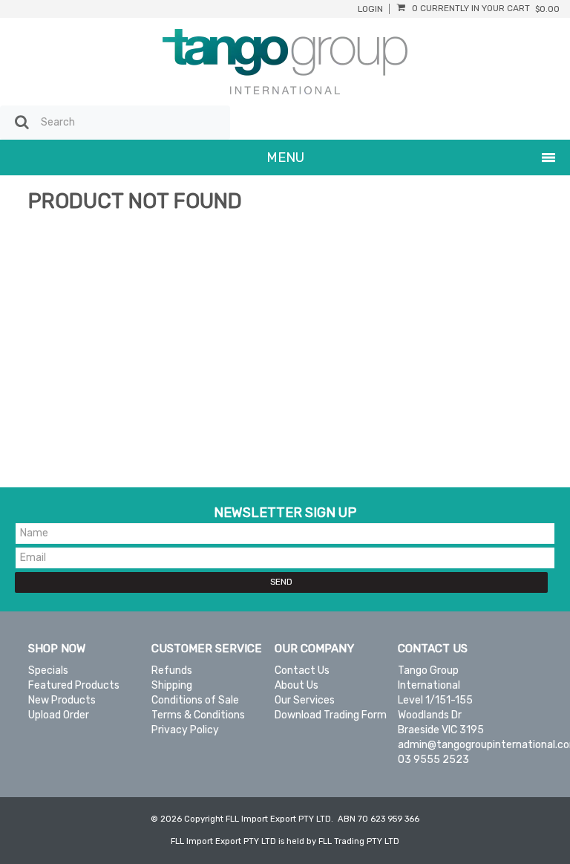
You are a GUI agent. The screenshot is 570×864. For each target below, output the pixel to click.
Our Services (305, 700)
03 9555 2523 (433, 759)
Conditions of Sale (195, 700)
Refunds (171, 670)
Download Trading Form (331, 715)
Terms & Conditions (198, 715)
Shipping (171, 685)
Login (370, 9)
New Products (62, 700)
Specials (48, 670)
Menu (285, 157)
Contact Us (302, 670)
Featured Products (73, 685)
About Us (296, 685)
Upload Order (58, 715)
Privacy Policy (185, 730)
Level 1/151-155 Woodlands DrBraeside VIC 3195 (441, 715)
